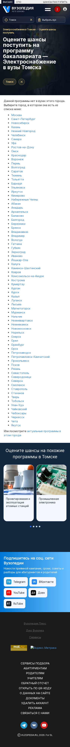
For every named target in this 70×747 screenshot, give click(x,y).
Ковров (16, 272)
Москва (16, 115)
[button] (30, 526)
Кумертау (17, 284)
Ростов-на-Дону (22, 147)
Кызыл (15, 296)
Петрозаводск (21, 352)
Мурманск (18, 312)
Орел (14, 340)
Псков (15, 365)
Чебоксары (18, 413)
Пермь (15, 163)
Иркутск (17, 191)
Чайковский (19, 409)
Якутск (16, 425)
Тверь (15, 397)
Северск (17, 381)
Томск (9, 81)
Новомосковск (21, 328)
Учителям (35, 678)
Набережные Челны (24, 199)
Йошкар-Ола (19, 260)
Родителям (35, 673)
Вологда (16, 240)
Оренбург (17, 345)
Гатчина (16, 244)
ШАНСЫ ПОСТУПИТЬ (55, 2)
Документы (35, 698)
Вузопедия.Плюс (35, 623)
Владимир (18, 236)
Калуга (15, 264)
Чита (14, 421)
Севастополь (20, 373)
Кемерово (18, 195)
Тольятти (17, 179)
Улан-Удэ (17, 405)
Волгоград (18, 167)
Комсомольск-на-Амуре (27, 276)
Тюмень (16, 175)
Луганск (16, 300)
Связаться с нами (35, 713)
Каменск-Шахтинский (26, 268)
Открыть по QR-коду (35, 688)
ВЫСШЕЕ (8, 2)
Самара (16, 139)
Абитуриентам (35, 668)
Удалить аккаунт (35, 703)
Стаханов (17, 393)
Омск (14, 151)
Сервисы (35, 637)
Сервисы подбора (35, 663)
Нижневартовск (22, 320)
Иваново (17, 256)
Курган (15, 288)
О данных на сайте (35, 693)
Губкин (15, 248)
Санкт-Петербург (23, 119)
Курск (15, 292)
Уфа (13, 143)
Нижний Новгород (23, 131)
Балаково (17, 215)
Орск (14, 348)
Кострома (18, 280)
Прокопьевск (20, 360)
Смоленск (18, 385)
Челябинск (18, 135)
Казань (15, 127)
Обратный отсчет (35, 683)
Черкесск (17, 417)
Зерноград (18, 252)
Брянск (16, 227)
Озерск (16, 336)
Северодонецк (21, 377)
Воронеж (17, 159)
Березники (18, 224)
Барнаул (16, 183)
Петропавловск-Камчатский (30, 357)
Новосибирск (20, 123)
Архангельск (19, 212)
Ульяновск (18, 187)
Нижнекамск (19, 324)
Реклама (35, 708)
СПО (18, 2)
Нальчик (16, 316)
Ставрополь (19, 389)
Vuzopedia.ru (29, 735)
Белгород (17, 220)
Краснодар (18, 155)
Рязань (15, 369)
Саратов (17, 171)
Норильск (17, 332)
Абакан (16, 203)
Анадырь (17, 207)
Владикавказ (19, 232)
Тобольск (17, 401)
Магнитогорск (20, 308)
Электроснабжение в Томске (19, 29)
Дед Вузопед (35, 630)
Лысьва (16, 304)
